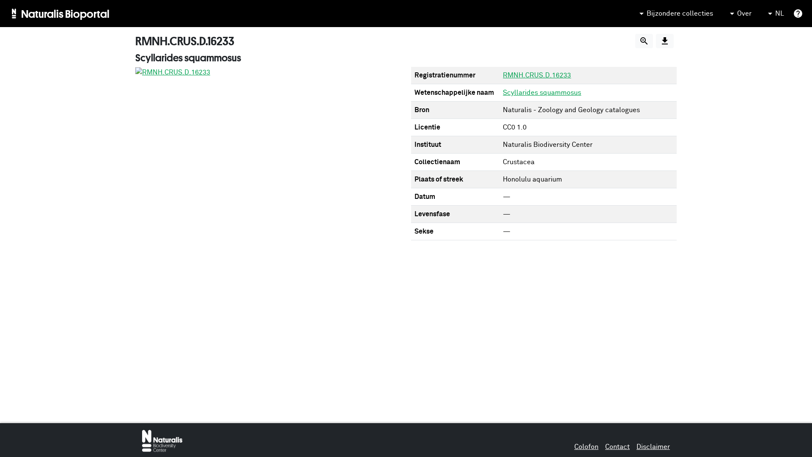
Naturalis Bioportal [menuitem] (65, 13)
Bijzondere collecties (680, 13)
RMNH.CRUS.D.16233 (537, 75)
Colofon (586, 446)
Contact (617, 446)
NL (779, 13)
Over (744, 13)
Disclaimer (653, 446)
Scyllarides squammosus (542, 92)
